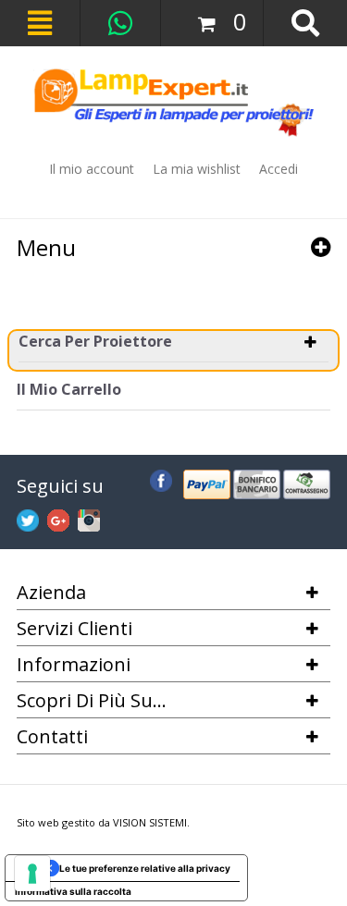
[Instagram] (89, 517)
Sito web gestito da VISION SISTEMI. (103, 822)
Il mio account (91, 169)
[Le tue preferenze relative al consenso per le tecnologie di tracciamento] (32, 873)
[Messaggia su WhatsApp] (120, 23)
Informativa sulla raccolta (73, 891)
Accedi (278, 169)
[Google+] (58, 517)
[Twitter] (28, 517)
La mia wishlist (197, 169)
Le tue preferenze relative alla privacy (144, 868)
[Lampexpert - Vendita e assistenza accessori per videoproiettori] (173, 102)
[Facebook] (161, 478)
